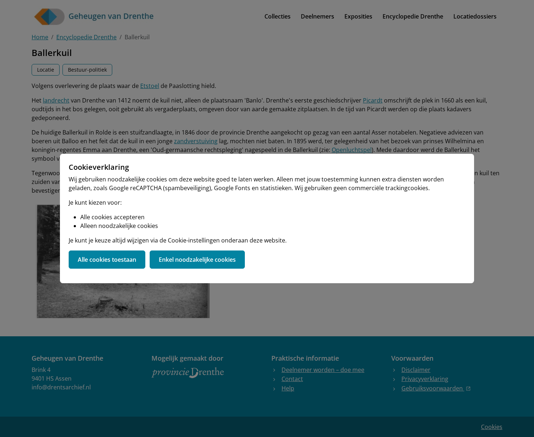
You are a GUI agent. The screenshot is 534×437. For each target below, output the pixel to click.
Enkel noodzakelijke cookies (197, 260)
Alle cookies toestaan (107, 260)
